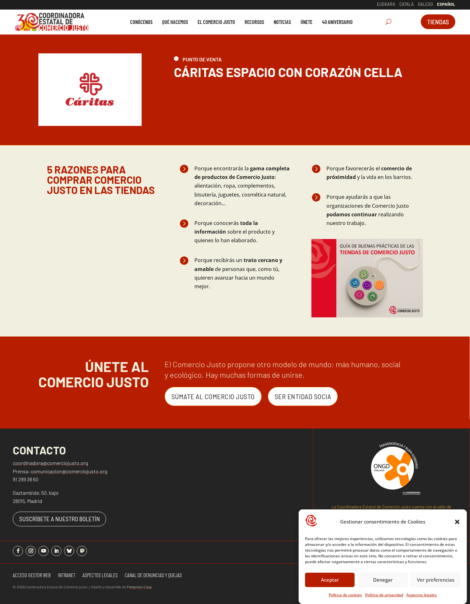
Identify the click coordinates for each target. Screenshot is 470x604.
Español (446, 4)
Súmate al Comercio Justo (213, 396)
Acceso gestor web (32, 575)
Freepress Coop (139, 587)
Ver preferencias (435, 580)
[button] (457, 522)
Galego (425, 4)
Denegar (383, 580)
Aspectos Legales (100, 575)
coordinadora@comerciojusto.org (50, 463)
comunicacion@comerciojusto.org (69, 471)
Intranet (66, 575)
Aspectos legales (421, 595)
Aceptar (330, 580)
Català (406, 4)
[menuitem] (141, 22)
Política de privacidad (384, 595)
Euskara (386, 4)
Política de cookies (345, 595)
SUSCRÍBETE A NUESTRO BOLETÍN (59, 519)
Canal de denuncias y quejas (153, 575)
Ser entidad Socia (303, 396)
